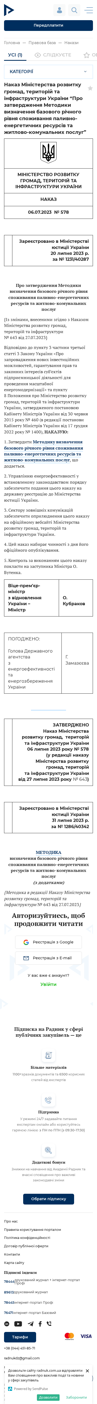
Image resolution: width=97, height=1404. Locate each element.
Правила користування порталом (32, 1230)
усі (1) (15, 55)
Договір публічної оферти (26, 1246)
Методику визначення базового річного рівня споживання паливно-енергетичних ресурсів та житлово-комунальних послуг (43, 451)
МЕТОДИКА (48, 852)
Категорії (21, 71)
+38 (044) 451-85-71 (19, 1348)
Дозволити (48, 1397)
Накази (71, 43)
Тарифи (20, 1337)
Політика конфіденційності (27, 1238)
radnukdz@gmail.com (22, 1358)
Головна (12, 43)
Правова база (42, 43)
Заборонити (76, 1397)
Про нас (11, 1221)
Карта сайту (14, 1263)
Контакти (12, 1254)
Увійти (48, 984)
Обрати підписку (48, 1198)
